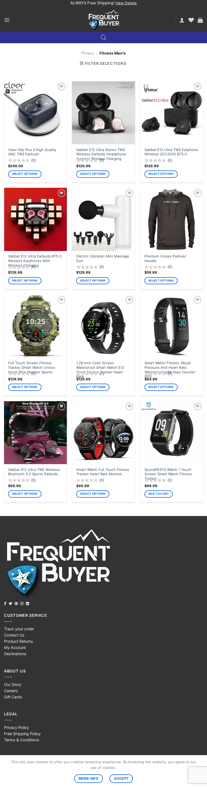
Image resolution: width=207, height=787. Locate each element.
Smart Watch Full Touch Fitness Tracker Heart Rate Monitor (102, 471)
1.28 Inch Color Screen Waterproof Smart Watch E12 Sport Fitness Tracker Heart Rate (100, 370)
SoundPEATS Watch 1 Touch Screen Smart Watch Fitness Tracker (168, 474)
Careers (11, 690)
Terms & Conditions (21, 740)
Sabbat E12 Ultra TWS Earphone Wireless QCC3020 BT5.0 (171, 152)
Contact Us (14, 635)
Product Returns (18, 641)
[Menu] (7, 20)
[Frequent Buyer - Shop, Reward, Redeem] (103, 20)
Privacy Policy (16, 727)
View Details (126, 3)
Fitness (87, 53)
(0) (33, 160)
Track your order (19, 629)
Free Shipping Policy (22, 733)
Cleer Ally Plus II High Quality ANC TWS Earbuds (32, 152)
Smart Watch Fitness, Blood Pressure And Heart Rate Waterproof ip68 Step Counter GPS (169, 370)
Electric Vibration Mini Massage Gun (102, 258)
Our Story (12, 684)
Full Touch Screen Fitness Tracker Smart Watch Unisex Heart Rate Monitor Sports (31, 367)
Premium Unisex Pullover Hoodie (165, 258)
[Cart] (200, 20)
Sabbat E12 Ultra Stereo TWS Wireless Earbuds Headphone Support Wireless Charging (101, 154)
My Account (15, 647)
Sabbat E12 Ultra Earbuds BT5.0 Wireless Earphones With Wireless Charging (34, 260)
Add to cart (158, 493)
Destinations (15, 653)
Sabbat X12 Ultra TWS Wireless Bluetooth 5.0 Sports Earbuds (34, 471)
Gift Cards (13, 697)
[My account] (182, 20)
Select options (24, 174)
